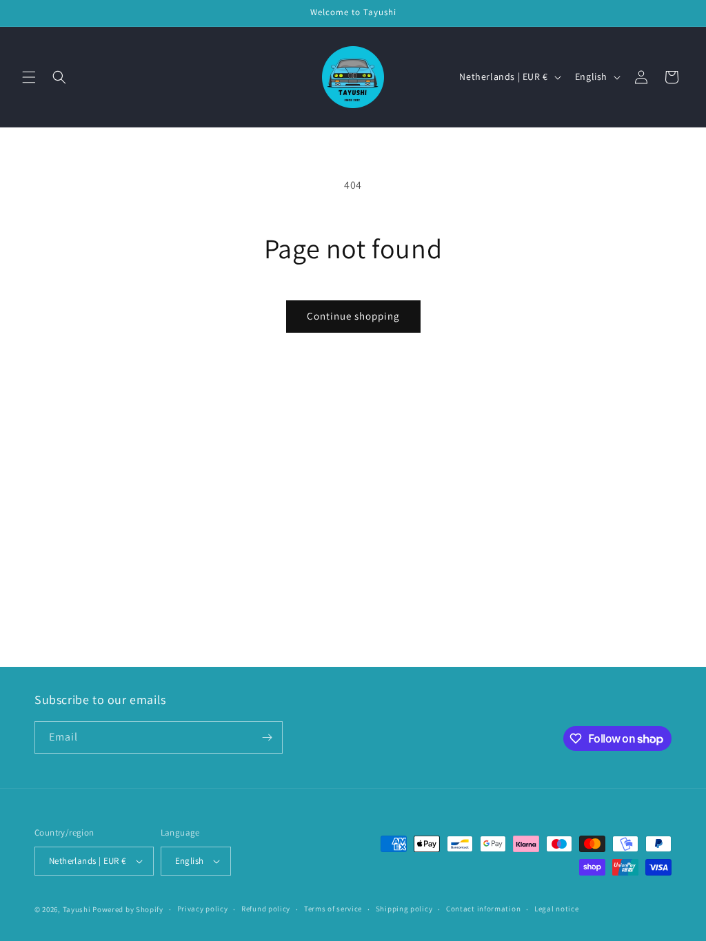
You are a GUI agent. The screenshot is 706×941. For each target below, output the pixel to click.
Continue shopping (353, 315)
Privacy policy (202, 908)
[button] (29, 77)
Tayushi (77, 909)
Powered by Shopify (127, 909)
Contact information (483, 908)
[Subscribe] (267, 737)
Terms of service (333, 908)
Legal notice (556, 908)
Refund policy (265, 908)
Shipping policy (404, 908)
